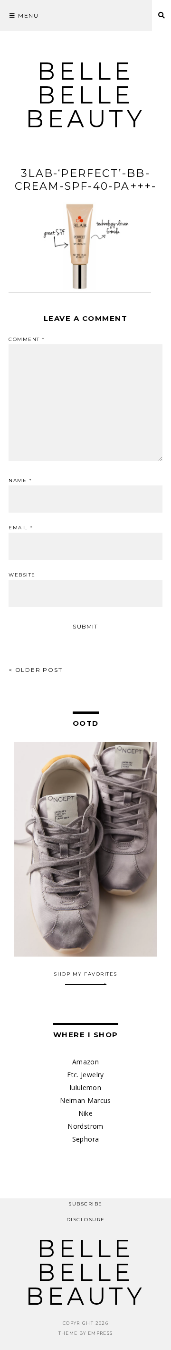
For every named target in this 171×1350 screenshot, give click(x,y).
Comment (27, 339)
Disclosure (85, 1219)
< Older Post (36, 669)
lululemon (85, 1087)
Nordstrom (85, 1126)
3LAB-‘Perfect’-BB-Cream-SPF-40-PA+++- (86, 180)
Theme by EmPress (85, 1333)
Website (22, 575)
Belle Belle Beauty (85, 95)
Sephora (85, 1139)
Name (20, 480)
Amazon (85, 1061)
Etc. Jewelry (85, 1074)
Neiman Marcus (85, 1100)
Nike (85, 1113)
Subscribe (85, 1204)
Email (21, 528)
